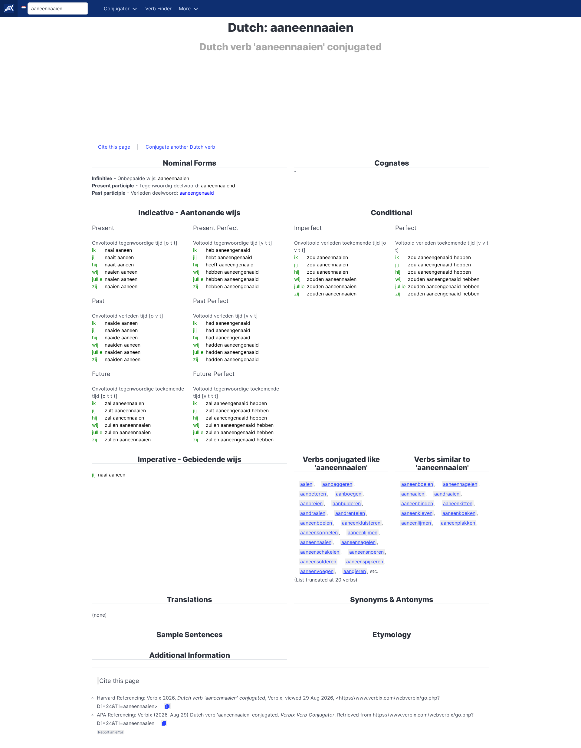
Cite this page (114, 147)
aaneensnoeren (366, 552)
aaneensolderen (318, 562)
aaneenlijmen (362, 532)
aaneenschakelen (319, 552)
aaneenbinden (417, 503)
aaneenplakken (458, 523)
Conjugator (117, 8)
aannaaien (412, 494)
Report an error (110, 732)
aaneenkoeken (458, 513)
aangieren (354, 571)
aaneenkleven (416, 513)
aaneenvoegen (316, 571)
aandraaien (312, 513)
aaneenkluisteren (361, 523)
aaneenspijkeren (364, 562)
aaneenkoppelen (319, 532)
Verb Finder (158, 8)
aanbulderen (347, 503)
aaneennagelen (358, 542)
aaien (306, 484)
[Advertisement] (273, 94)
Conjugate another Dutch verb (180, 147)
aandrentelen (350, 513)
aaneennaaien (315, 542)
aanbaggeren (337, 484)
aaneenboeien (316, 523)
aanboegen (348, 494)
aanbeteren (313, 494)
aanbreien (311, 503)
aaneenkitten (457, 503)
